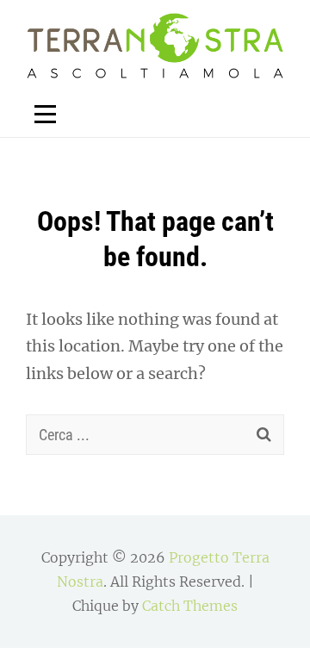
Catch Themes (190, 605)
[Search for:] (155, 434)
